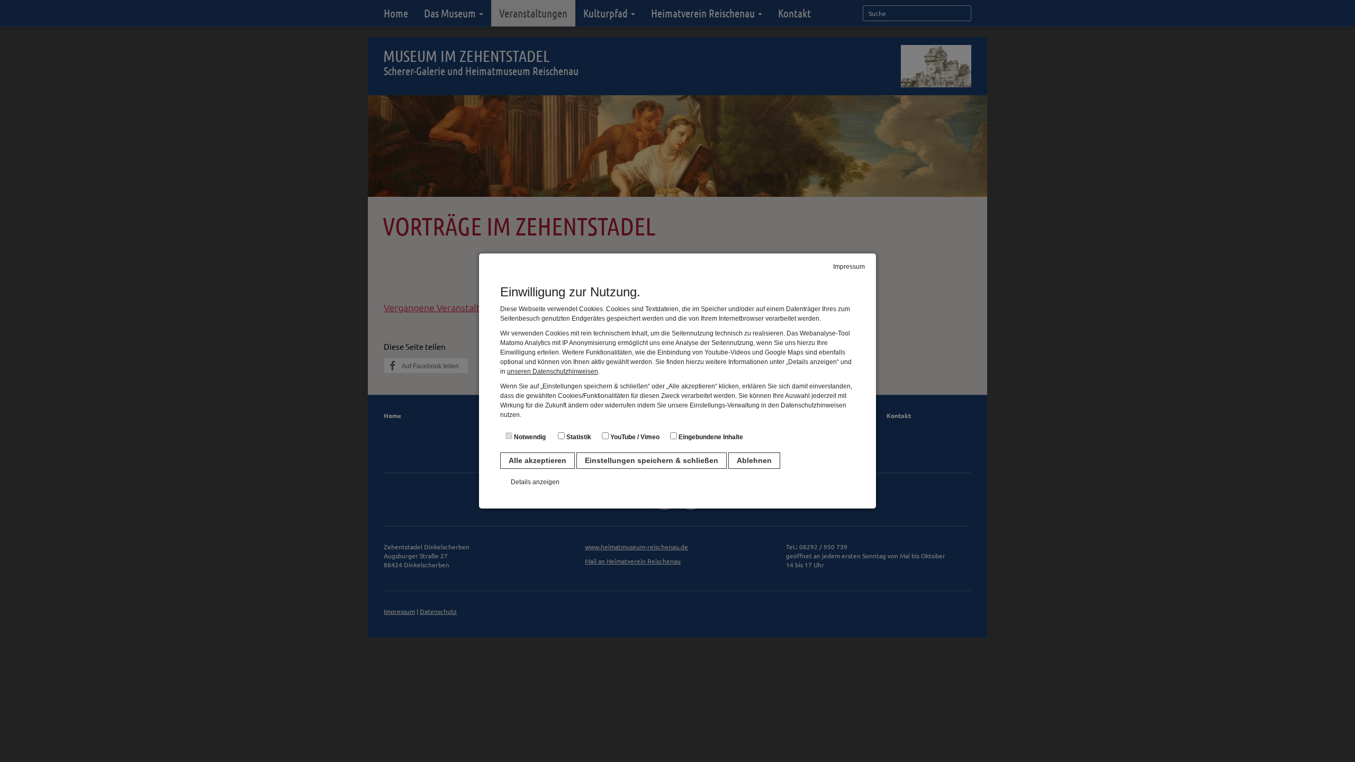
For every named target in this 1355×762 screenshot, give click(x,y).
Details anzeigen (535, 482)
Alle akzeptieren (537, 460)
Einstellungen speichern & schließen (651, 460)
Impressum (849, 266)
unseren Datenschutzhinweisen (552, 371)
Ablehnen (754, 460)
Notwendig (529, 437)
